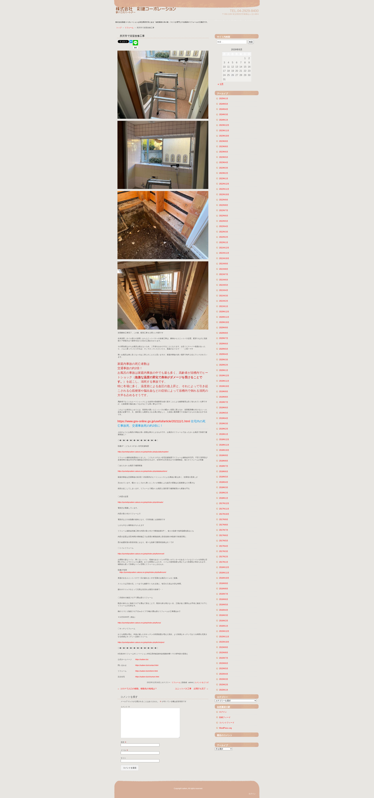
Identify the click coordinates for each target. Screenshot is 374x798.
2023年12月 (224, 125)
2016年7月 (223, 594)
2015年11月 (224, 637)
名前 (123, 742)
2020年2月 (223, 365)
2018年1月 (223, 498)
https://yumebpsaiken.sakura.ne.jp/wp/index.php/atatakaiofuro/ (142, 471)
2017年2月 (223, 556)
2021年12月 (224, 248)
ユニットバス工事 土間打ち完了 (191, 688)
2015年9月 (223, 647)
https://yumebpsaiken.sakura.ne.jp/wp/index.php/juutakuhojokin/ (143, 452)
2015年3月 (223, 679)
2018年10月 (224, 450)
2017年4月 (223, 546)
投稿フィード (225, 717)
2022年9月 (223, 200)
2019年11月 (224, 381)
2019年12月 (224, 375)
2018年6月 (223, 471)
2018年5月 (223, 477)
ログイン (223, 712)
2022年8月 (223, 205)
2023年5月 (223, 157)
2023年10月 (224, 136)
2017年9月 (223, 519)
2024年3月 (223, 114)
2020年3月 (223, 359)
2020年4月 (223, 354)
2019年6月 (223, 407)
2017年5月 (223, 541)
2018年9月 (223, 455)
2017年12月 (224, 503)
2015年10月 (224, 642)
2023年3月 (223, 168)
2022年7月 (223, 210)
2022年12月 (224, 184)
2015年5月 (223, 668)
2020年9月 (223, 327)
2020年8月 (223, 333)
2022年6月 (223, 216)
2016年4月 (223, 610)
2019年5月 (223, 413)
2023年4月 (223, 162)
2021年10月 (224, 258)
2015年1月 (223, 690)
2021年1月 (223, 306)
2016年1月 (223, 626)
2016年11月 (224, 573)
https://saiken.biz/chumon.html (147, 677)
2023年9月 (223, 141)
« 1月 (221, 84)
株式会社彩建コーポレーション (149, 12)
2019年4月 (223, 418)
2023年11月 (224, 130)
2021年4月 (223, 290)
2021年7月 (223, 274)
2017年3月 (223, 551)
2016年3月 (223, 615)
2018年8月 (223, 461)
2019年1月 (223, 434)
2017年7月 (223, 530)
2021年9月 (223, 264)
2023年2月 (223, 173)
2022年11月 (224, 189)
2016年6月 (223, 599)
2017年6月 (223, 535)
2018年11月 (224, 445)
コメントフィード (226, 723)
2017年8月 (223, 525)
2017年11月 (224, 509)
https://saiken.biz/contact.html (146, 665)
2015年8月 (223, 652)
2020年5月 (223, 349)
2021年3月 (223, 296)
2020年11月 (224, 317)
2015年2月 (223, 684)
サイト (123, 758)
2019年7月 (223, 402)
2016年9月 (223, 583)
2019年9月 (223, 391)
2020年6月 (223, 344)
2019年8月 (223, 397)
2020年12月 (224, 312)
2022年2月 (223, 237)
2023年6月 (223, 152)
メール (124, 750)
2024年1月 (223, 120)
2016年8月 (223, 589)
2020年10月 (224, 322)
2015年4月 (223, 674)
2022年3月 (223, 232)
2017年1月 (223, 562)
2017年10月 (224, 514)
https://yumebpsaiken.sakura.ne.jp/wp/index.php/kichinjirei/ (141, 642)
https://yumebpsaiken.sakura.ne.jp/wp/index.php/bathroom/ (143, 572)
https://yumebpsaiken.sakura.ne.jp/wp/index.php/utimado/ (140, 502)
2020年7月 (223, 338)
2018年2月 (223, 493)
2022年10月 (224, 194)
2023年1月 (223, 178)
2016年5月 (223, 604)
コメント (125, 707)
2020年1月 (223, 370)
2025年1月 (223, 98)
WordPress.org (225, 728)
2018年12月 (224, 439)
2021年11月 (224, 253)
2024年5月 (223, 104)
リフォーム (176, 682)
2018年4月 (223, 482)
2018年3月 (223, 487)
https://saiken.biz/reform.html (146, 671)
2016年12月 (224, 567)
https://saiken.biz (141, 659)
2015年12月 (224, 631)
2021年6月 (223, 280)
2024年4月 (223, 109)
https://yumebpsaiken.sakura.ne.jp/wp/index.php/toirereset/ (141, 554)
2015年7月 (223, 658)
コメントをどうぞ (202, 682)
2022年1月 (223, 242)
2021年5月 (223, 285)
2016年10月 (224, 578)
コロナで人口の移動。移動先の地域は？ (137, 688)
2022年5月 (223, 221)
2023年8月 (223, 146)
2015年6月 (223, 663)
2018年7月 (223, 466)
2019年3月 (223, 423)
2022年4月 (223, 226)
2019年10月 (224, 386)
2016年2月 (223, 621)
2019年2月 (223, 429)
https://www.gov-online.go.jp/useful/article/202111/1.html (153, 421)
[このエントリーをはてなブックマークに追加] (130, 42)
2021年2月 (223, 301)
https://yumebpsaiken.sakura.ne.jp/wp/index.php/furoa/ (139, 623)
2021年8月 (223, 269)
